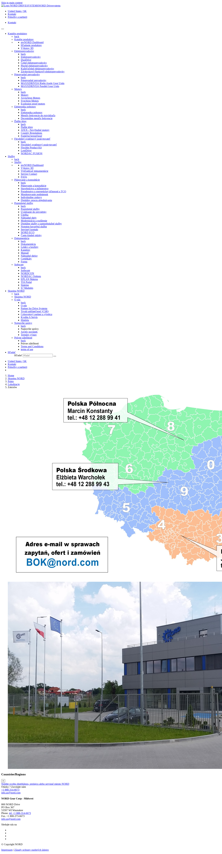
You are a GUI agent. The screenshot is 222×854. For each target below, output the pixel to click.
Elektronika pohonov (25, 106)
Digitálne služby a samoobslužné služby (41, 223)
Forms (24, 261)
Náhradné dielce (29, 255)
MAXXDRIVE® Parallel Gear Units (40, 86)
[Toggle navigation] (2, 28)
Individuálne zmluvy (31, 197)
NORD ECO (27, 232)
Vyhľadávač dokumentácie (34, 171)
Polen (11, 381)
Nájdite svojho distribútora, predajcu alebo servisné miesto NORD (35, 784)
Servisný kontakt (29, 229)
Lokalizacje (14, 384)
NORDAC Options (31, 276)
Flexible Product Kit (31, 147)
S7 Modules (27, 288)
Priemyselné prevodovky (27, 74)
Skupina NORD (22, 296)
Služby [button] (11, 156)
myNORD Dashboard (32, 42)
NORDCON (27, 273)
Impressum (7, 849)
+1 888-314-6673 (10, 789)
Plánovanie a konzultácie (27, 179)
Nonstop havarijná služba (34, 226)
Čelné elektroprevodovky (34, 62)
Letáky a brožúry (29, 247)
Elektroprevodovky (24, 51)
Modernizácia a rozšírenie (34, 220)
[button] (12, 352)
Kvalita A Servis (29, 317)
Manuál (25, 252)
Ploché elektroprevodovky (34, 65)
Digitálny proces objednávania (36, 200)
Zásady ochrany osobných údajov (31, 849)
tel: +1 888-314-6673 (20, 813)
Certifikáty (26, 258)
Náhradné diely (29, 217)
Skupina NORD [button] (16, 290)
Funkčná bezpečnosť (31, 136)
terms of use (27, 349)
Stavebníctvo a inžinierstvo (34, 188)
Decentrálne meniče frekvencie (36, 118)
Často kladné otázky (31, 235)
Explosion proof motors (33, 103)
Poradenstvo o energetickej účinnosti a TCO (43, 191)
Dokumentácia (21, 238)
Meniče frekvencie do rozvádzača (38, 115)
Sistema (25, 285)
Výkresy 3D (27, 48)
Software (19, 264)
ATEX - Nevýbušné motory (35, 130)
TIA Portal (26, 282)
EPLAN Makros (29, 279)
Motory (18, 89)
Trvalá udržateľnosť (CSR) (35, 311)
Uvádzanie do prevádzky (33, 212)
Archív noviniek (29, 331)
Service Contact (29, 174)
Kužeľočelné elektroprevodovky (37, 68)
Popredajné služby (23, 203)
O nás (17, 299)
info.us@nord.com (10, 792)
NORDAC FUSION (31, 153)
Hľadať (18, 355)
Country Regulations (31, 133)
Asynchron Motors (30, 97)
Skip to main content (11, 2)
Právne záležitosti (23, 337)
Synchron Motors (30, 100)
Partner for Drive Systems (34, 308)
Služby (17, 162)
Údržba (24, 214)
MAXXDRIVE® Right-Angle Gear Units (42, 83)
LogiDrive (26, 150)
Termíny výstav (29, 334)
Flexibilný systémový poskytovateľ (32, 138)
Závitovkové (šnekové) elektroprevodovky (43, 71)
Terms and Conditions (32, 346)
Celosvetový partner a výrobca (36, 314)
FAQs (24, 176)
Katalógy (25, 250)
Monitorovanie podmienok (34, 194)
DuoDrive (26, 59)
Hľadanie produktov (31, 45)
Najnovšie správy (23, 323)
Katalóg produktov (24, 39)
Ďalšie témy (20, 121)
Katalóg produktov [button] (17, 33)
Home (11, 375)
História (25, 320)
